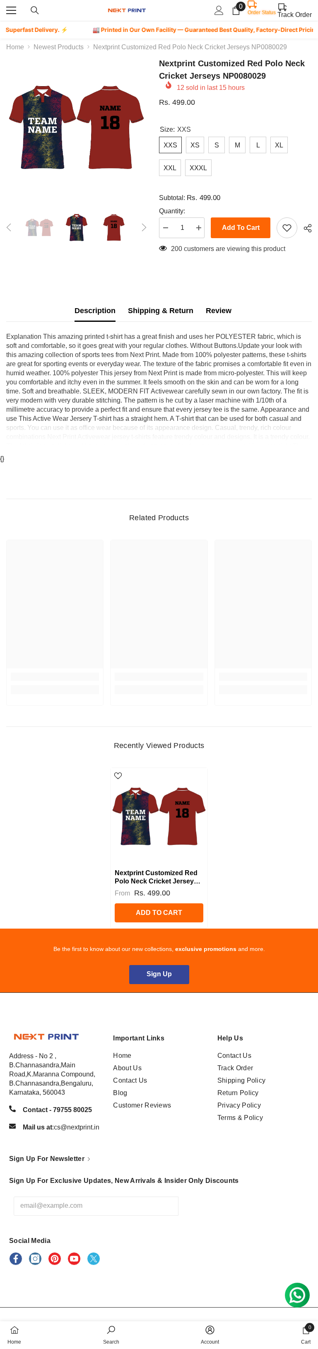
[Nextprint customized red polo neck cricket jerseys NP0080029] (159, 816)
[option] (76, 127)
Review (218, 310)
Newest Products (59, 47)
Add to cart (241, 227)
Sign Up (159, 973)
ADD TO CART (159, 912)
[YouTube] (74, 1258)
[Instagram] (35, 1258)
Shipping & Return (160, 310)
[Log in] (219, 10)
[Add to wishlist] (287, 227)
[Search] (35, 10)
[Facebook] (15, 1258)
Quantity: (172, 211)
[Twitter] (93, 1258)
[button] (8, 227)
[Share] (304, 228)
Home (15, 47)
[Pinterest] (54, 1258)
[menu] (11, 10)
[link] (55, 677)
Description (95, 310)
